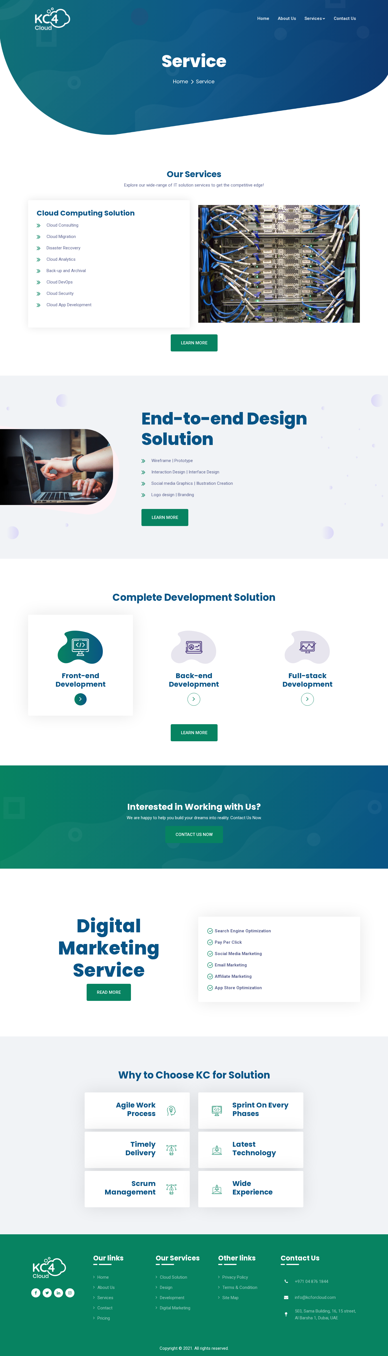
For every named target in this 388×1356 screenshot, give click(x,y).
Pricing (103, 1318)
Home (180, 81)
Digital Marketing (175, 1308)
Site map (230, 1297)
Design (166, 1287)
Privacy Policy (235, 1277)
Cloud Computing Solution (86, 213)
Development (172, 1297)
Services (105, 1297)
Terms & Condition (239, 1287)
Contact (104, 1308)
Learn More (194, 342)
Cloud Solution (173, 1277)
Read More (109, 992)
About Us (106, 1287)
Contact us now (194, 834)
